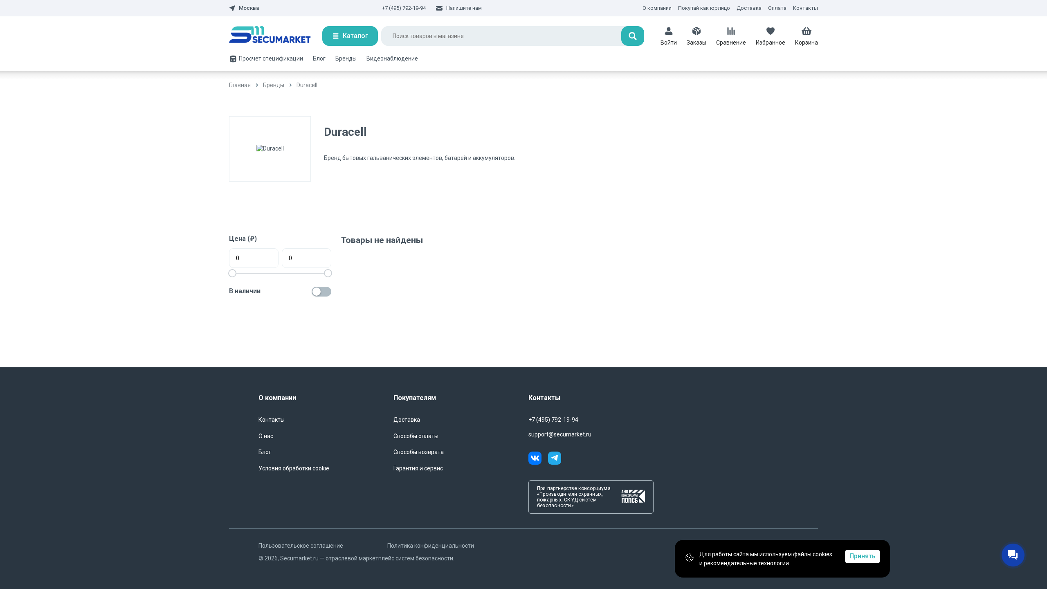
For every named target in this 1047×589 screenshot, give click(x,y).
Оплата (777, 8)
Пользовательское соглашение (300, 545)
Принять (862, 556)
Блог (319, 58)
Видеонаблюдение (392, 58)
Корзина (806, 42)
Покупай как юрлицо (704, 8)
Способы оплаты (415, 436)
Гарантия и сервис (418, 468)
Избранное (770, 42)
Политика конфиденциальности (430, 545)
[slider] (328, 273)
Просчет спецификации (271, 58)
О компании (657, 8)
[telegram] (554, 459)
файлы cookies (812, 554)
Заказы (696, 42)
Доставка (749, 8)
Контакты (805, 8)
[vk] (538, 459)
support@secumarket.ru (559, 434)
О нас (265, 436)
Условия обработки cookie (293, 468)
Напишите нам (464, 8)
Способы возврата (418, 452)
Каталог (355, 36)
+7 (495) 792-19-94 (404, 8)
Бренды (346, 58)
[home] (275, 36)
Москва (249, 8)
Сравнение (731, 42)
